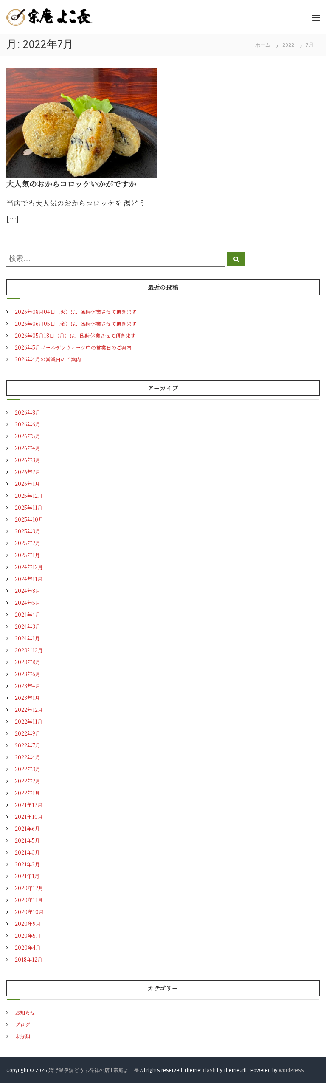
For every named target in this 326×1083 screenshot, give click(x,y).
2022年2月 (27, 780)
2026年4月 (27, 447)
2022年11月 (28, 721)
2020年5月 (28, 935)
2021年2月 (27, 864)
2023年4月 (27, 685)
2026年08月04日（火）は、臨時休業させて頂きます (76, 311)
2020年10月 (29, 911)
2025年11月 (28, 507)
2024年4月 (27, 614)
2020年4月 (28, 947)
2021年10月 (29, 816)
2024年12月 (29, 566)
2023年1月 (27, 697)
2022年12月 (29, 709)
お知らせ (25, 1012)
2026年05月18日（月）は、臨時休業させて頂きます (75, 335)
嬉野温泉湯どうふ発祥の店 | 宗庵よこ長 (93, 1070)
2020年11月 (29, 899)
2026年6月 (27, 424)
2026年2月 (27, 471)
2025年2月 (27, 543)
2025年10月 (29, 519)
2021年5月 (27, 840)
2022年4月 (27, 757)
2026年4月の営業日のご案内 (48, 359)
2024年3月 (27, 626)
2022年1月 (27, 792)
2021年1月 (27, 876)
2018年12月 (28, 959)
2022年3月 (27, 769)
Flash (209, 1070)
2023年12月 (29, 650)
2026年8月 (27, 412)
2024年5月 (27, 602)
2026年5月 (27, 436)
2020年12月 (29, 887)
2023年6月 (27, 673)
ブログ (22, 1024)
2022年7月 (27, 745)
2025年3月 (27, 531)
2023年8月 (27, 662)
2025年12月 (29, 495)
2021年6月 (27, 828)
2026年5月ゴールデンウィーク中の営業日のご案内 (73, 347)
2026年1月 (27, 483)
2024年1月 (27, 638)
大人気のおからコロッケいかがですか (71, 183)
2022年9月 (27, 733)
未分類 (22, 1036)
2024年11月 (28, 578)
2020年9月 (28, 923)
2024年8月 (27, 590)
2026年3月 (27, 459)
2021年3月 (27, 852)
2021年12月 (28, 804)
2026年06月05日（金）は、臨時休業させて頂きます (76, 323)
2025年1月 (27, 554)
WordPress (291, 1070)
